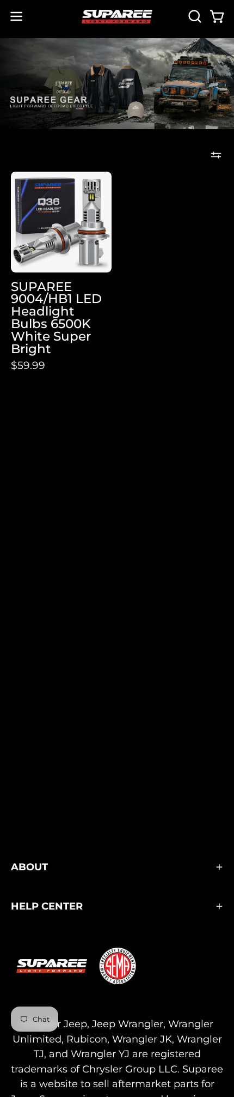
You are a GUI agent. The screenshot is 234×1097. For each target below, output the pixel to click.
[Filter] (216, 155)
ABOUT (29, 866)
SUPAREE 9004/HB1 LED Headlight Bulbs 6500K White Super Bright (56, 318)
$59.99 (28, 365)
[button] (193, 16)
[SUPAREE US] (117, 16)
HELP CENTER (47, 906)
